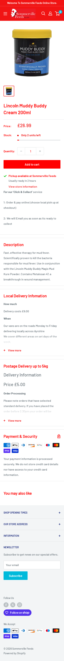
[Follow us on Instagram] (19, 604)
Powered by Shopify (15, 653)
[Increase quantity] (40, 151)
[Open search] (43, 13)
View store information (23, 186)
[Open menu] (5, 13)
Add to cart (32, 164)
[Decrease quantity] (21, 151)
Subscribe (15, 575)
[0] (57, 13)
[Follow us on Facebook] (6, 604)
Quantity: (9, 151)
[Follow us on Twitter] (12, 604)
